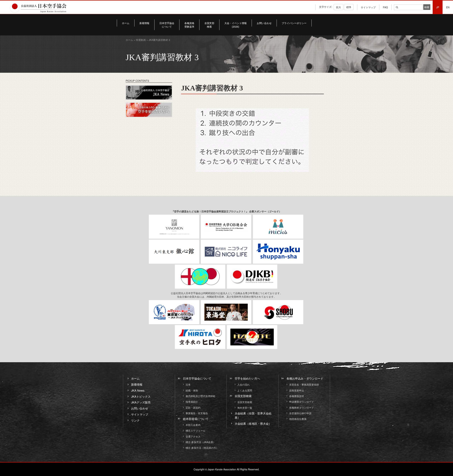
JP (437, 7)
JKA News (137, 390)
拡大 (338, 7)
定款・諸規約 (193, 407)
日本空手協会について (166, 24)
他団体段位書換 (297, 419)
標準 (348, 7)
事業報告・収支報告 (197, 413)
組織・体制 (192, 390)
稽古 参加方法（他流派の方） (203, 448)
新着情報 (144, 23)
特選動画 (141, 40)
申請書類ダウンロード (301, 402)
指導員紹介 (192, 402)
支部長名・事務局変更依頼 (304, 384)
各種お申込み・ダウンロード (304, 378)
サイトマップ (368, 7)
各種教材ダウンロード (301, 407)
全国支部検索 (209, 24)
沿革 (188, 384)
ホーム (125, 23)
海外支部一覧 (244, 407)
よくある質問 (244, 390)
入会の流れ (243, 384)
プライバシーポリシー (294, 23)
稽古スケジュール (195, 430)
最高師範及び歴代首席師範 (200, 396)
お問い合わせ (264, 23)
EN (447, 7)
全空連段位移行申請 (300, 413)
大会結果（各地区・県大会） (253, 423)
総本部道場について (195, 419)
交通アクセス (193, 436)
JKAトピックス (141, 396)
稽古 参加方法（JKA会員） (201, 442)
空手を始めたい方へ (247, 378)
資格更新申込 (296, 390)
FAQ (385, 7)
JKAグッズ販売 (141, 402)
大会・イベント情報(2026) (235, 24)
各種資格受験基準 (189, 24)
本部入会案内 (193, 425)
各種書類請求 (296, 396)
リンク (135, 420)
